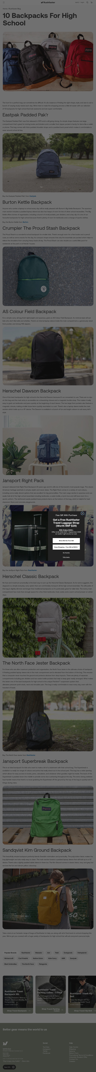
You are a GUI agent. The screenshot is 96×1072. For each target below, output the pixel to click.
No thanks (66, 553)
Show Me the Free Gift (66, 540)
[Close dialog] (82, 513)
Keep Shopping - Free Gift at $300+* (66, 547)
